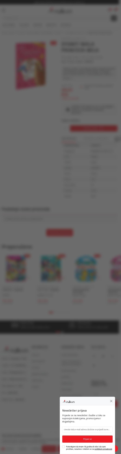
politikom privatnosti (103, 449)
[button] (111, 401)
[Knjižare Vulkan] (68, 401)
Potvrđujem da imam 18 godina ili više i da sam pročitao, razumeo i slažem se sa (89, 448)
